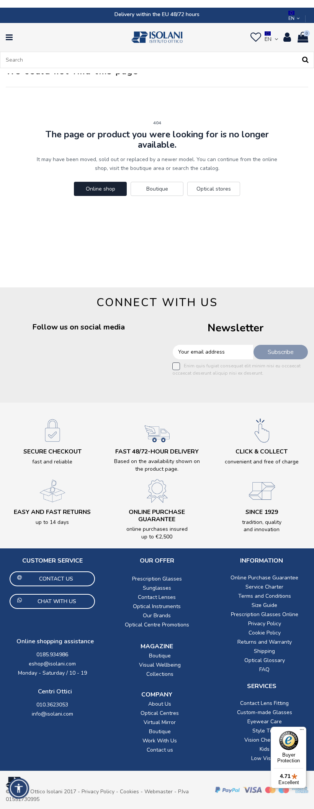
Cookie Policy (265, 632)
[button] (19, 788)
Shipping (264, 651)
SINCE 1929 (261, 512)
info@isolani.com (52, 714)
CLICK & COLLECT (262, 451)
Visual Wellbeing (160, 665)
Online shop (100, 188)
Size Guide (264, 605)
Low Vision (264, 758)
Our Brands (157, 615)
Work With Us (159, 740)
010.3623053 (52, 704)
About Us (159, 704)
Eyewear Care (264, 721)
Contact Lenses (157, 597)
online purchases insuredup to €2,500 (157, 532)
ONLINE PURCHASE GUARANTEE (157, 516)
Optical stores (213, 188)
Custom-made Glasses (264, 712)
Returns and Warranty (264, 642)
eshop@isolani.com (52, 663)
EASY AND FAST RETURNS (52, 512)
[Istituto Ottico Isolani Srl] (157, 37)
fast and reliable (52, 461)
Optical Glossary (264, 660)
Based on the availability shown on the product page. (157, 465)
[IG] (72, 356)
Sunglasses (157, 588)
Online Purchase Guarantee (264, 577)
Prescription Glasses (157, 578)
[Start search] (305, 60)
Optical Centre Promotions (157, 624)
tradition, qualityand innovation (261, 526)
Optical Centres (160, 713)
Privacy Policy (264, 623)
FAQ (264, 669)
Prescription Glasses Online (264, 614)
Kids (265, 749)
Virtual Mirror (160, 722)
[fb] (21, 356)
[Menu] (301, 731)
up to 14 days (52, 522)
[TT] (122, 356)
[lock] (52, 430)
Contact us (160, 750)
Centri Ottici (55, 691)
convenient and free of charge (262, 461)
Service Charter (264, 586)
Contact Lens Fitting (264, 703)
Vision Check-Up (264, 740)
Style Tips (264, 730)
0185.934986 (52, 654)
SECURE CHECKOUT (52, 451)
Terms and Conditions (264, 596)
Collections (159, 674)
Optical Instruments (157, 606)
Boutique (157, 188)
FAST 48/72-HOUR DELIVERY (157, 451)
